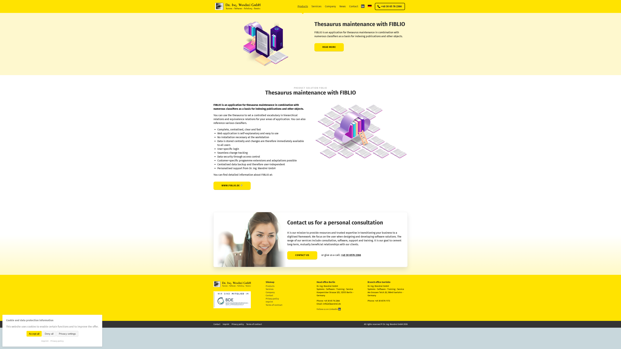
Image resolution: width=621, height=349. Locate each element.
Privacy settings (67, 333)
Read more (329, 47)
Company (330, 6)
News (342, 6)
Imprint (269, 302)
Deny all (49, 333)
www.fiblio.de (231, 185)
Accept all (34, 333)
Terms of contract (274, 305)
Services (316, 6)
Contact (353, 6)
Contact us (302, 255)
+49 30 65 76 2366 (391, 6)
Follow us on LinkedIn (327, 309)
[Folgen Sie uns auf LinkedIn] (363, 6)
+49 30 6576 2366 (351, 255)
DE (370, 6)
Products (303, 6)
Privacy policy (272, 298)
